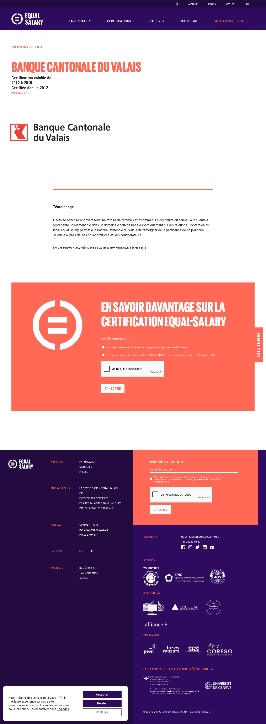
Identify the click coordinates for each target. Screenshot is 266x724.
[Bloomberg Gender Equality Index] (213, 608)
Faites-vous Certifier (231, 21)
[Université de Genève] (218, 685)
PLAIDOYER (156, 21)
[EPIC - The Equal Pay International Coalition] (184, 576)
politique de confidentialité (174, 347)
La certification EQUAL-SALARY (99, 488)
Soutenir (192, 3)
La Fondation (80, 21)
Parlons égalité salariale (96, 508)
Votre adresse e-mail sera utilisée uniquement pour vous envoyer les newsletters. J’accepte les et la (189, 479)
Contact (231, 3)
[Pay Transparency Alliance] (217, 577)
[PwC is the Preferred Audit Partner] (150, 649)
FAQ (81, 493)
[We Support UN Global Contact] (151, 576)
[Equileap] (185, 607)
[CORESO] (219, 649)
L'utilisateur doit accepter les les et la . (147, 347)
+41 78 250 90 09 (190, 541)
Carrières (85, 466)
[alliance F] (156, 624)
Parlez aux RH (88, 534)
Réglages (63, 709)
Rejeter (102, 703)
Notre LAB (189, 21)
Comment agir (88, 524)
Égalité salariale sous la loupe (100, 503)
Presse (212, 3)
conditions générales (147, 347)
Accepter (102, 694)
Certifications (119, 21)
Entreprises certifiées (27, 47)
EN (247, 3)
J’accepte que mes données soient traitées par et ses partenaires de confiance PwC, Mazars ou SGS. (161, 355)
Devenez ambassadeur (93, 529)
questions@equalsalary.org (200, 536)
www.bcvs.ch (20, 93)
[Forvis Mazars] (171, 649)
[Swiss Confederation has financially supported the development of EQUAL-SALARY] (171, 685)
